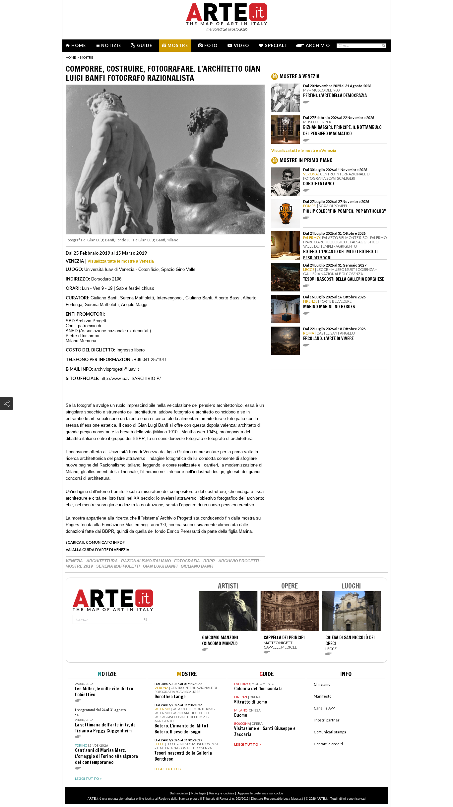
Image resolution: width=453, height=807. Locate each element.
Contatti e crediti (328, 744)
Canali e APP (324, 708)
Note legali (198, 793)
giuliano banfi (197, 566)
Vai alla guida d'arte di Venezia (97, 549)
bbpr (209, 561)
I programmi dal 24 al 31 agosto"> (105, 721)
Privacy (214, 793)
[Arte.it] (226, 13)
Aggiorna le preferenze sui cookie (260, 793)
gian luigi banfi (160, 566)
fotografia (187, 561)
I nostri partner (327, 720)
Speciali (275, 45)
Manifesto (322, 696)
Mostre (177, 45)
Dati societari (179, 793)
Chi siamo (322, 684)
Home (78, 45)
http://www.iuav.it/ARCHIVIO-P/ (130, 378)
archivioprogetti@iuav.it (116, 369)
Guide (144, 45)
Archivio (318, 45)
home (71, 57)
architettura (102, 561)
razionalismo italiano (146, 561)
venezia (75, 561)
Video (241, 45)
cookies (229, 793)
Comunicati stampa (330, 732)
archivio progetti (239, 561)
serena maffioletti (118, 566)
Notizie (111, 45)
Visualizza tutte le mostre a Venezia (121, 261)
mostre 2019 (80, 566)
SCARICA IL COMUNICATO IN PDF (95, 542)
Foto (211, 45)
